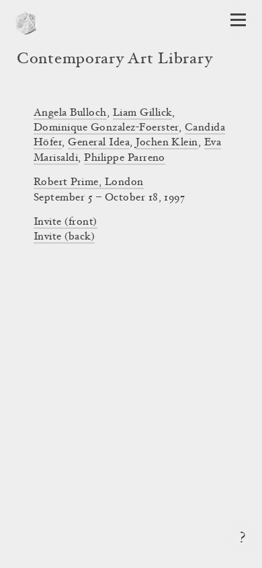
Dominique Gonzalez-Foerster (106, 127)
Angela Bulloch (70, 113)
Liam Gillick (143, 113)
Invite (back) (64, 237)
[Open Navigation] (238, 20)
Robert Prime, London (89, 182)
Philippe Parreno (124, 158)
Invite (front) (65, 222)
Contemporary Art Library (114, 60)
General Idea (99, 142)
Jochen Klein (167, 142)
